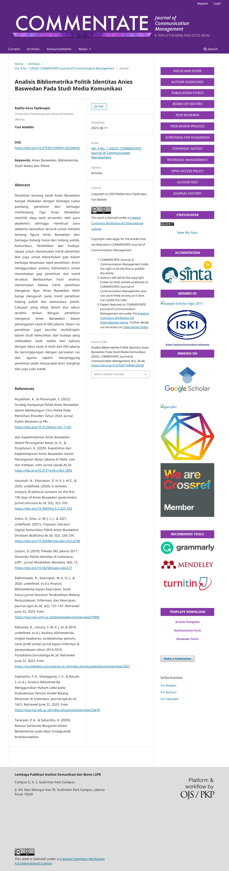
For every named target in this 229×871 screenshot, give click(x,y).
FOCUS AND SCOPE (187, 71)
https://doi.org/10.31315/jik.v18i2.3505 (43, 470)
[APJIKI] (187, 303)
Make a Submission (177, 659)
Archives (33, 49)
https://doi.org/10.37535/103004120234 (117, 365)
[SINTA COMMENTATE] (187, 273)
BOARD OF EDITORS (187, 104)
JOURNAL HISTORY (187, 193)
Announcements (59, 49)
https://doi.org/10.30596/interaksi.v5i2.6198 (47, 541)
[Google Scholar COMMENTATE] (187, 381)
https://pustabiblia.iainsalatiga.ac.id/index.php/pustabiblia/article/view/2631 (72, 666)
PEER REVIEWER (187, 115)
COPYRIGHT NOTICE (187, 148)
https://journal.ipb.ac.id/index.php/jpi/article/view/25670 (57, 710)
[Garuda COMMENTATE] (187, 407)
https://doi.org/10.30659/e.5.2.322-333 (43, 508)
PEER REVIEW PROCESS (187, 126)
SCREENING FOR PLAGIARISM (187, 137)
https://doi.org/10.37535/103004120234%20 (47, 148)
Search (212, 49)
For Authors (168, 692)
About (83, 49)
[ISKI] (187, 328)
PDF (101, 107)
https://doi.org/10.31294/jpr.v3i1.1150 (43, 427)
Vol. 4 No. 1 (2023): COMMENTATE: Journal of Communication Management (64, 68)
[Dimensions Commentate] (187, 436)
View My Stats (187, 232)
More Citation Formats (109, 374)
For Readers (168, 685)
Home (19, 64)
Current (14, 49)
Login (217, 3)
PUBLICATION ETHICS (188, 93)
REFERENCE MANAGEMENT (187, 160)
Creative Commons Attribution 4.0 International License (117, 223)
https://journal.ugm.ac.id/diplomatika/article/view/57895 (57, 617)
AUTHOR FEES (187, 182)
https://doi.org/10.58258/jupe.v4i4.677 (43, 568)
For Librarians (170, 699)
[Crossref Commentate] (187, 490)
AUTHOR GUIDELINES (188, 82)
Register (202, 3)
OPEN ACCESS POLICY (187, 171)
